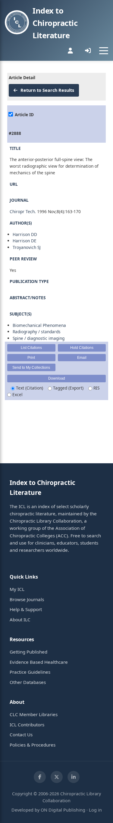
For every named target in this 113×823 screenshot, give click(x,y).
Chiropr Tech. (23, 211)
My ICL (17, 589)
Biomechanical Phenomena (39, 325)
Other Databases (28, 682)
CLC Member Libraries (34, 714)
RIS (95, 388)
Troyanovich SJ (27, 247)
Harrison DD (25, 234)
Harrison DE (24, 241)
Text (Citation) (29, 388)
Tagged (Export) (67, 388)
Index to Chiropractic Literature (55, 23)
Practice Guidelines (30, 672)
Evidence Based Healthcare (39, 662)
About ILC (20, 619)
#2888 (15, 133)
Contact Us (21, 734)
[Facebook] (40, 777)
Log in (95, 810)
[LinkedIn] (73, 777)
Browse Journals (27, 599)
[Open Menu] (103, 50)
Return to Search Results (46, 90)
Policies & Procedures (32, 745)
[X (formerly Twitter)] (57, 777)
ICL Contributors (27, 725)
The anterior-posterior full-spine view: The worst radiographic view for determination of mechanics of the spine (54, 166)
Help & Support (26, 609)
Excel (17, 394)
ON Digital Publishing (63, 810)
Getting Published (28, 652)
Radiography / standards (37, 331)
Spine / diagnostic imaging (38, 338)
